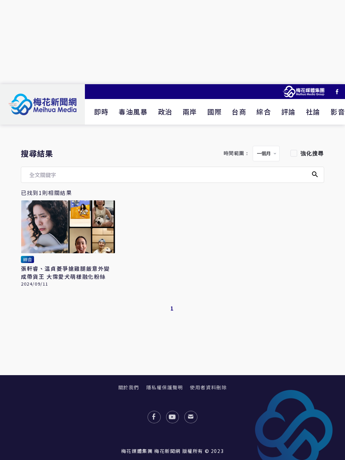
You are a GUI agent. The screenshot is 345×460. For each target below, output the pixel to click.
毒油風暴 (133, 112)
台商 (239, 112)
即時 (101, 112)
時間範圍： (237, 153)
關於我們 (128, 387)
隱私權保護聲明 (164, 387)
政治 (165, 112)
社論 (313, 112)
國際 (214, 112)
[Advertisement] (172, 42)
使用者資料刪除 (208, 387)
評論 (288, 112)
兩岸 (190, 112)
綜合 (263, 112)
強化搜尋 (312, 153)
